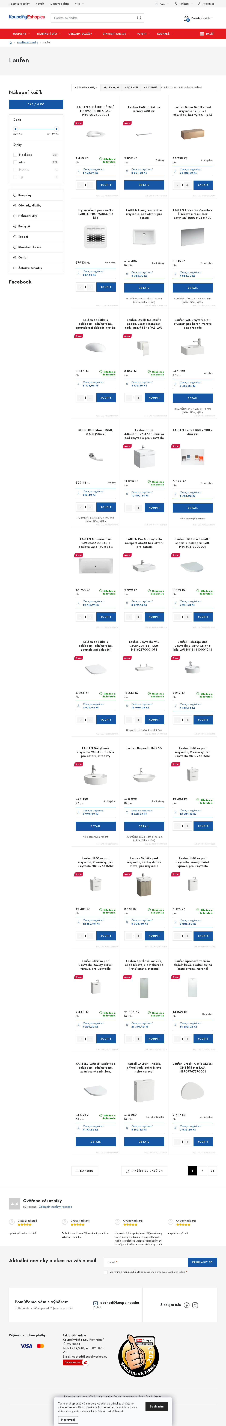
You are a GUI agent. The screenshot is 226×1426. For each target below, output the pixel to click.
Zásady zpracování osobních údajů (133, 1396)
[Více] (207, 34)
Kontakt (40, 3)
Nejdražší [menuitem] (131, 87)
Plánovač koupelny (19, 3)
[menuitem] (21, 34)
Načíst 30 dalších (147, 1171)
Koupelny (24, 195)
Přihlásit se (202, 1262)
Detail (144, 185)
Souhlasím (156, 1406)
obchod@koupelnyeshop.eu (116, 1304)
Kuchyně (24, 226)
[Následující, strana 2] (202, 1170)
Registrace (208, 3)
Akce (38, 162)
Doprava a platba (59, 3)
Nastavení (68, 1420)
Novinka (38, 169)
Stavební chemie (29, 247)
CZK (163, 3)
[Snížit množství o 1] (80, 185)
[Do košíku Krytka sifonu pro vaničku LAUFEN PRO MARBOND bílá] (106, 287)
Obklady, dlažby (29, 205)
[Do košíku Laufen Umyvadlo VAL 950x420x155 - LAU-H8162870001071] (154, 719)
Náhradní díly (27, 216)
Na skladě (38, 155)
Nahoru (86, 1171)
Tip (38, 177)
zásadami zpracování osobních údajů (164, 1272)
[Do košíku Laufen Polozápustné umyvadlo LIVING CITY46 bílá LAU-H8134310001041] (203, 719)
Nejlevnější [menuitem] (111, 87)
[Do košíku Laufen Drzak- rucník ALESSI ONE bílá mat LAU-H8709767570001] (203, 1141)
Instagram (82, 1396)
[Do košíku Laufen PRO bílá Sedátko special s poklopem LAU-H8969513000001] (203, 616)
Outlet (23, 257)
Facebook (69, 1396)
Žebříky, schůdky (30, 268)
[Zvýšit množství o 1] (90, 185)
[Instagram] (195, 1305)
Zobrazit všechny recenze (55, 1207)
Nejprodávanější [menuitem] (86, 87)
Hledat (139, 18)
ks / (36, 104)
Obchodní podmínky (100, 1396)
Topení (23, 237)
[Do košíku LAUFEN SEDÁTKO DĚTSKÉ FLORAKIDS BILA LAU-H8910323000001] (106, 185)
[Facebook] (186, 1305)
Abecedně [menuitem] (150, 87)
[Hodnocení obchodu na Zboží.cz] (76, 1362)
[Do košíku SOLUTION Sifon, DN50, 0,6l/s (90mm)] (106, 507)
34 (212, 1171)
